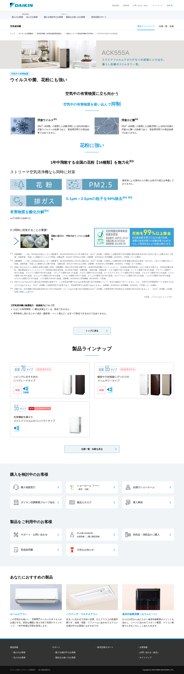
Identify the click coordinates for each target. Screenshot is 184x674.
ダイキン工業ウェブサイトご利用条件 (22, 670)
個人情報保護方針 (44, 670)
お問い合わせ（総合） (141, 5)
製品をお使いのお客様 (65, 657)
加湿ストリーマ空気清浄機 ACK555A (79, 34)
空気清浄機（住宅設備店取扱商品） (50, 34)
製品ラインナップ (146, 26)
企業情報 (126, 5)
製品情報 (115, 5)
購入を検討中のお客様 (65, 652)
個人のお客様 (19, 652)
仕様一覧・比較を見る (92, 449)
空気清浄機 (15, 26)
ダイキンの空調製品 (26, 34)
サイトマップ (157, 5)
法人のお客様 (19, 657)
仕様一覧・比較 (166, 26)
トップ (12, 34)
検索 (168, 5)
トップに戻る (92, 331)
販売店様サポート (99, 17)
